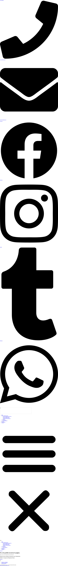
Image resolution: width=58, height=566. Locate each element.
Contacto (3, 422)
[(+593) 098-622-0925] (29, 58)
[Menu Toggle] (0, 560)
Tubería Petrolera (4, 546)
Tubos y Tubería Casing (6, 544)
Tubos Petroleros (5, 420)
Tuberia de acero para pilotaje (6, 418)
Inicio (2, 541)
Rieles (4, 419)
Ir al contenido (2, 0)
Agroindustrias (3, 548)
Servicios (3, 421)
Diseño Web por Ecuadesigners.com (4, 565)
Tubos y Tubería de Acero (5, 415)
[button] (29, 482)
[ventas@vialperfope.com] (29, 118)
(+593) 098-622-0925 (2, 59)
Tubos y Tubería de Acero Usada (7, 416)
